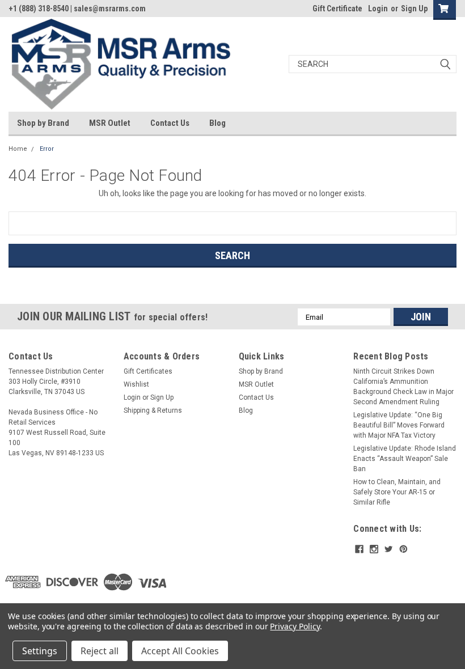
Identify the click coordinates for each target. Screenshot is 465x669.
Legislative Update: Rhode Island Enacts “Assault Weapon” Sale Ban (404, 458)
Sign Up (414, 8)
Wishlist (136, 384)
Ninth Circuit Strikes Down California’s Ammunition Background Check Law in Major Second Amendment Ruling (403, 386)
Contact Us (169, 123)
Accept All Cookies (180, 651)
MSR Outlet (109, 123)
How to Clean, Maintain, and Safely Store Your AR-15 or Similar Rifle (397, 492)
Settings (39, 651)
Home (18, 149)
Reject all (100, 651)
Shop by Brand (43, 123)
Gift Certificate (337, 8)
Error (47, 149)
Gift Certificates (148, 371)
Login (378, 8)
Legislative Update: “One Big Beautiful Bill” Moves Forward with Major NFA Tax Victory (399, 425)
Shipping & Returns (153, 410)
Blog (217, 123)
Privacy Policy (294, 626)
